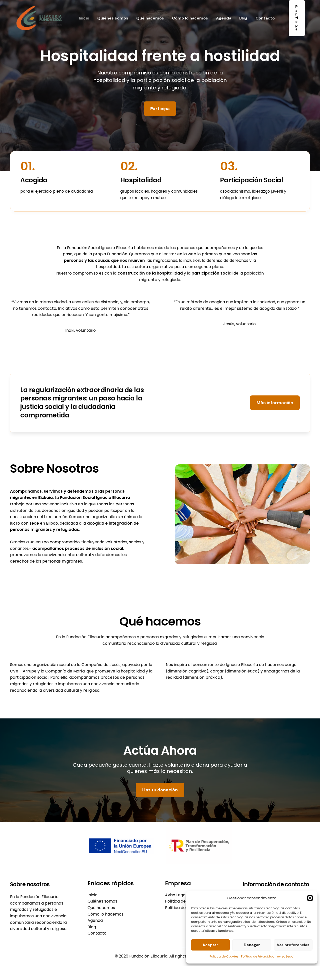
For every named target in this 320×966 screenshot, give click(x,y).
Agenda (223, 18)
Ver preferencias (293, 945)
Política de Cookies (224, 956)
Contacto (265, 18)
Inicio (84, 18)
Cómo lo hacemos (190, 18)
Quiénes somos (112, 18)
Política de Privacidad (257, 956)
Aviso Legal (285, 956)
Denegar (252, 945)
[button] (310, 898)
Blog (243, 18)
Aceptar (210, 945)
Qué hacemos (150, 18)
